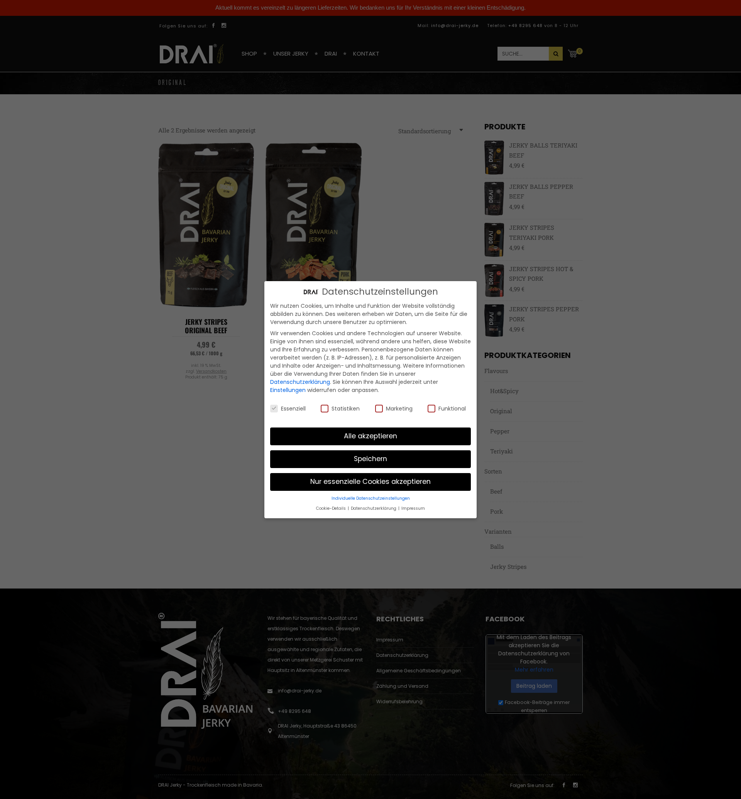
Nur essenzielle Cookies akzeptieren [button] (370, 481)
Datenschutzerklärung (300, 382)
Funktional (452, 408)
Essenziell (293, 408)
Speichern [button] (370, 458)
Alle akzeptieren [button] (370, 436)
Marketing (399, 408)
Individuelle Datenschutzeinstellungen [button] (371, 498)
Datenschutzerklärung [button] (374, 508)
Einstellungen (288, 390)
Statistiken (346, 408)
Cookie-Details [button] (331, 508)
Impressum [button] (413, 508)
